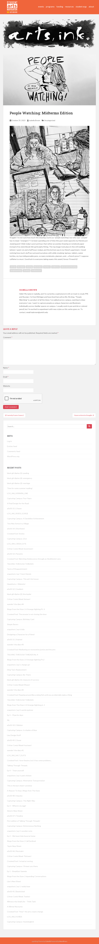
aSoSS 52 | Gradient (15, 589)
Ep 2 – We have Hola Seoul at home (21, 836)
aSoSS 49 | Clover (14, 740)
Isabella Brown (34, 120)
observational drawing (68, 267)
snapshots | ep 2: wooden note (19, 831)
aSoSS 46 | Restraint (15, 851)
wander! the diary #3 (15, 644)
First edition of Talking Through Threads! (23, 821)
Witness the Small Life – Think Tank (21, 901)
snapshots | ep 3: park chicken (19, 775)
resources (69, 6)
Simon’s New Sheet (15, 811)
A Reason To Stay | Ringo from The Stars (23, 791)
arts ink (13, 267)
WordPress (63, 941)
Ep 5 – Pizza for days (15, 715)
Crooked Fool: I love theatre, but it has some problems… (29, 760)
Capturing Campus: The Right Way (21, 801)
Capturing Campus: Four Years (19, 498)
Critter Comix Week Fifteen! (18, 685)
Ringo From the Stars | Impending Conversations (26, 876)
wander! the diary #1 (15, 750)
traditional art (36, 271)
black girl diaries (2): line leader (19, 594)
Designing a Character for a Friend (20, 634)
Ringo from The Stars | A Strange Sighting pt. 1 (26, 705)
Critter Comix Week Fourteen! (19, 745)
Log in (9, 441)
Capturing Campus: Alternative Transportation (26, 780)
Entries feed (12, 446)
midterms (55, 267)
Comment (7, 337)
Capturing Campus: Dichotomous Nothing (24, 826)
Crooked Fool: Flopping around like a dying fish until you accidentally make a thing (39, 695)
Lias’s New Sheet (14, 881)
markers (47, 267)
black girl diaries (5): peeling (18, 473)
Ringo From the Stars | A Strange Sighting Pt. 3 (26, 609)
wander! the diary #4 (15, 604)
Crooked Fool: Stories (15, 534)
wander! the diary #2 (15, 690)
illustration (38, 267)
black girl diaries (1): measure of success (23, 680)
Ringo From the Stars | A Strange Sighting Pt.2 (25, 660)
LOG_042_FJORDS (14, 917)
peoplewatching (16, 271)
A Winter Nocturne (15, 906)
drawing (29, 267)
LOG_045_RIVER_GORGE (17, 513)
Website (6, 386)
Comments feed (13, 451)
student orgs (81, 6)
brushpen (21, 267)
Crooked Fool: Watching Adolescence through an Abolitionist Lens (34, 559)
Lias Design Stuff (14, 735)
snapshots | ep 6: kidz (15, 629)
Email (6, 377)
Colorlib (48, 941)
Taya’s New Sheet (14, 846)
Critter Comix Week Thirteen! (19, 856)
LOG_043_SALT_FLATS (16, 755)
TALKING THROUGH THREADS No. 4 (22, 654)
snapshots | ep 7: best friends (19, 574)
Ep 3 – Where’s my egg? (16, 806)
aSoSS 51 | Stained (14, 639)
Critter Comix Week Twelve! (18, 896)
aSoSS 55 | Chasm (14, 508)
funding (59, 6)
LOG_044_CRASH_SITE (16, 544)
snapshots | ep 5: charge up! (18, 665)
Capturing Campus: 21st (17, 539)
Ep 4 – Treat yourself (15, 770)
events (41, 6)
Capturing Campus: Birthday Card (20, 619)
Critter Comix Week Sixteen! (18, 599)
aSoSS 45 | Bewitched (16, 891)
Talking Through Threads (17, 765)
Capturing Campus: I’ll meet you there (22, 866)
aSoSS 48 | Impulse (14, 796)
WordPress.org (13, 456)
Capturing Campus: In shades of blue (22, 730)
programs (50, 6)
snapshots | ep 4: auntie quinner (20, 710)
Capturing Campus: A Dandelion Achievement (25, 518)
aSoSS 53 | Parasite (15, 554)
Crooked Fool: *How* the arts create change (25, 912)
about (91, 6)
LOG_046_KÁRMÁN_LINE (17, 493)
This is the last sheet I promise (19, 786)
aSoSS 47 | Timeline (15, 816)
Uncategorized (49, 120)
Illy (8, 720)
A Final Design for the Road (18, 503)
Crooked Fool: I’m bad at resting (20, 861)
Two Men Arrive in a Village (18, 523)
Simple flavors (12, 624)
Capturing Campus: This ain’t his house (23, 579)
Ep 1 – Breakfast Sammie (17, 871)
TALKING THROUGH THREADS (20, 564)
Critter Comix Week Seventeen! (20, 549)
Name (6, 368)
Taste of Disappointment (17, 569)
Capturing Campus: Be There (19, 675)
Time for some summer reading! (20, 488)
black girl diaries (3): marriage (18, 483)
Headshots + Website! (16, 584)
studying (27, 271)
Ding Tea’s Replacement (17, 670)
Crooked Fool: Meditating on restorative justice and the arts (31, 649)
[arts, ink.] (12, 4)
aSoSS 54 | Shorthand (15, 529)
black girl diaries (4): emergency (19, 478)
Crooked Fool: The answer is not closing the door (27, 614)
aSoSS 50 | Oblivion (15, 725)
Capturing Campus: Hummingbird (20, 922)
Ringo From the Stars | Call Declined (21, 841)
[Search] (89, 426)
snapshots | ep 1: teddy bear (18, 886)
